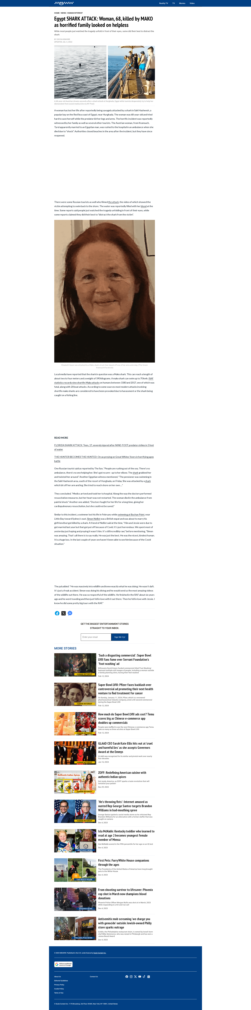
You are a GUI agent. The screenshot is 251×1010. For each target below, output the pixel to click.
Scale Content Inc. (99, 953)
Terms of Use (58, 993)
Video (192, 3)
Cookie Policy (59, 989)
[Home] (64, 3)
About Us (57, 977)
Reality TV (163, 3)
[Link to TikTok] (144, 977)
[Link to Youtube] (139, 976)
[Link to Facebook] (127, 976)
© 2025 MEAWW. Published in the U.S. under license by (73, 953)
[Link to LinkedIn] (148, 976)
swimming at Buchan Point (131, 514)
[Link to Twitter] (135, 976)
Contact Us (94, 977)
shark (135, 472)
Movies (182, 3)
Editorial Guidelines (61, 981)
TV (173, 3)
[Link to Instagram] (131, 976)
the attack (113, 202)
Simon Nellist (93, 518)
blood (144, 206)
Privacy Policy (59, 985)
